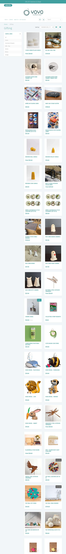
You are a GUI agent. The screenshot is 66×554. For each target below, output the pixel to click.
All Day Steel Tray (50, 50)
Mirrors (6, 51)
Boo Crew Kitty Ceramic (32, 290)
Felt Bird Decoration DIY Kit (32, 530)
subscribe (8, 5)
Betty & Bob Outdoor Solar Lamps (51, 184)
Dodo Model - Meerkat (51, 396)
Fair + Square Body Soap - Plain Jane (52, 450)
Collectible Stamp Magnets (53, 316)
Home (5, 24)
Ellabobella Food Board (32, 450)
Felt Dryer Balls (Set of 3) (52, 530)
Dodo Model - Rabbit (31, 423)
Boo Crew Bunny (30, 263)
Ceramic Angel (29, 316)
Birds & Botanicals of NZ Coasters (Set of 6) (32, 210)
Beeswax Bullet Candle (52, 157)
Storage (6, 54)
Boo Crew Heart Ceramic (52, 263)
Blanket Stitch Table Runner (31, 237)
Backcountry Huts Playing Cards (53, 130)
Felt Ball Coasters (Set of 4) (52, 477)
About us (16, 19)
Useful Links (8, 34)
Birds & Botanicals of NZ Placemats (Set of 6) (52, 210)
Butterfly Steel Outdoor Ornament (52, 290)
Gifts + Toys (7, 46)
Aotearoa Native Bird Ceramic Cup (31, 77)
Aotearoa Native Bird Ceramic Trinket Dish (51, 77)
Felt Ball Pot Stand (30, 503)
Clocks (6, 40)
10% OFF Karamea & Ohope (33, 1)
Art (5, 37)
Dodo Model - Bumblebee (52, 370)
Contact (11, 19)
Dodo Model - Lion (30, 396)
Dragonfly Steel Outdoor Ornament (52, 424)
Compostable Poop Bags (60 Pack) (32, 344)
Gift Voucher (23, 19)
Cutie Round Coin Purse (52, 343)
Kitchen (6, 49)
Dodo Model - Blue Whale (32, 370)
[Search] (60, 19)
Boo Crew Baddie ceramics (52, 236)
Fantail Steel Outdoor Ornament (31, 477)
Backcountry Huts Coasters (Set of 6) (30, 130)
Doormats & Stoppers (9, 43)
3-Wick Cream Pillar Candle (33, 50)
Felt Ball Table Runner (51, 503)
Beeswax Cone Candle (31, 183)
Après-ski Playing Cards (32, 103)
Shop (6, 19)
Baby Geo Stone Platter (52, 103)
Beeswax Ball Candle (31, 157)
